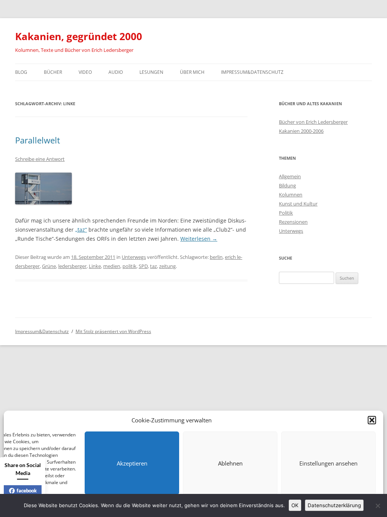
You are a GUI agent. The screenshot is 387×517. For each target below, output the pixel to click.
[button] (372, 420)
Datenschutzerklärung (334, 505)
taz (153, 266)
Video (85, 72)
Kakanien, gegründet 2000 (78, 36)
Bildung (287, 185)
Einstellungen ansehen (328, 463)
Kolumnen (290, 194)
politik (129, 266)
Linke (95, 266)
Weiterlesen (198, 238)
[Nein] (377, 505)
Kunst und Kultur (298, 203)
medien (111, 266)
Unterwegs (134, 257)
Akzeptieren (132, 463)
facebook (27, 490)
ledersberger (72, 266)
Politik (286, 212)
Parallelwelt (37, 140)
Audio (115, 72)
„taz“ (81, 229)
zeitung (167, 266)
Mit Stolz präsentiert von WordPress (113, 331)
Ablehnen (230, 463)
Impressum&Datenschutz (252, 72)
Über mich (192, 72)
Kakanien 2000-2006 (301, 131)
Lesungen (151, 72)
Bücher (53, 72)
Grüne (49, 266)
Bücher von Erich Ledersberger (313, 121)
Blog (21, 72)
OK (295, 505)
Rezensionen (293, 221)
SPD (143, 266)
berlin (216, 257)
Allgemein (290, 176)
